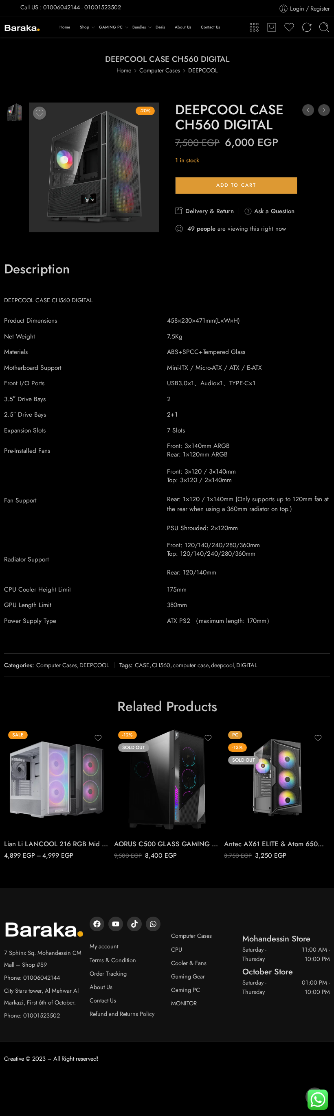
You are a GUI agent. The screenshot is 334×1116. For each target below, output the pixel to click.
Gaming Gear (188, 976)
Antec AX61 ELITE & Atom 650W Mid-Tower (277, 844)
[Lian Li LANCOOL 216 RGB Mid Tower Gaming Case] (57, 779)
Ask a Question (273, 211)
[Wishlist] (39, 113)
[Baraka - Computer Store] (22, 27)
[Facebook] (97, 924)
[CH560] (14, 111)
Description (37, 269)
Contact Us (210, 27)
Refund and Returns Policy (122, 1013)
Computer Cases (159, 70)
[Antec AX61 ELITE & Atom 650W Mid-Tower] (277, 779)
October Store (267, 971)
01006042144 (61, 7)
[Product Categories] (254, 27)
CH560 (161, 665)
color (10, 797)
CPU (176, 949)
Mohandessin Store (276, 938)
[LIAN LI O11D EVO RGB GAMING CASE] (308, 110)
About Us (183, 27)
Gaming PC (185, 989)
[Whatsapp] (153, 924)
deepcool (222, 665)
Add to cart (236, 185)
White (26, 820)
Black (26, 808)
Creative (14, 1058)
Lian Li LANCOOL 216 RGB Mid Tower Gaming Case (57, 844)
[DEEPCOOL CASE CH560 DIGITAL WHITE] (324, 110)
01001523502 (102, 7)
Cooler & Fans (189, 963)
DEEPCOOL (203, 70)
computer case (191, 665)
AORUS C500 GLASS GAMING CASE (167, 844)
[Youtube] (115, 924)
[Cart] (271, 27)
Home (64, 27)
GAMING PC (111, 27)
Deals (160, 27)
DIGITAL (246, 665)
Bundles (139, 27)
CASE (142, 665)
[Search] (324, 27)
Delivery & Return (208, 211)
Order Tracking (108, 973)
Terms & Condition (113, 960)
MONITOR (184, 1003)
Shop (84, 27)
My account (104, 946)
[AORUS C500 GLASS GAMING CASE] (167, 779)
